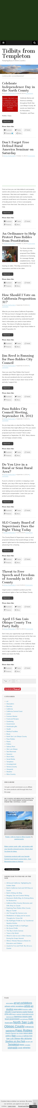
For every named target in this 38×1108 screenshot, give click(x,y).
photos (21, 1033)
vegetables (27, 1045)
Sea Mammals (11, 751)
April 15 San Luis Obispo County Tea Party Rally (16, 622)
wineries (26, 1047)
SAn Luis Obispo (12, 749)
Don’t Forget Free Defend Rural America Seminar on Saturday (18, 147)
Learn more (12, 1106)
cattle (30, 1009)
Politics (8, 744)
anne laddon (9, 1003)
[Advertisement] (19, 20)
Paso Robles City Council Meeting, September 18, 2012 (17, 412)
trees (22, 1045)
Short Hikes (10, 756)
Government (10, 724)
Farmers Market (11, 716)
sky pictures (26, 1038)
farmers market (21, 1012)
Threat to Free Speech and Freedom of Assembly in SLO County (18, 577)
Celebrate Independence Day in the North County (18, 86)
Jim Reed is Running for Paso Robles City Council (18, 359)
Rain (14, 1035)
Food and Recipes (12, 719)
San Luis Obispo (13, 1038)
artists (27, 1006)
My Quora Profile (12, 928)
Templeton (9, 762)
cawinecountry (19, 839)
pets (17, 1033)
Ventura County (11, 767)
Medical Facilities (12, 731)
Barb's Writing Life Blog (14, 893)
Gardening (10, 721)
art (7, 701)
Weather (9, 772)
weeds (20, 1048)
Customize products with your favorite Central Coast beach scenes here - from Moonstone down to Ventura (17, 858)
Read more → (7, 121)
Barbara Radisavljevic (10, 93)
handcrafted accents (27, 1014)
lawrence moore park (23, 1016)
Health (8, 729)
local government (12, 1019)
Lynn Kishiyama (24, 1019)
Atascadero (10, 704)
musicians (9, 1023)
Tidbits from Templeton (18, 53)
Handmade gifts (11, 726)
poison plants (28, 1033)
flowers (14, 1014)
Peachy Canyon (10, 1033)
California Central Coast (14, 711)
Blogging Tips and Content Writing (17, 895)
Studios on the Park (15, 1041)
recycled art (19, 1036)
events (8, 714)
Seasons (9, 754)
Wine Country (11, 774)
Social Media (10, 759)
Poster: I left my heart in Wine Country (18, 837)
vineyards (13, 1047)
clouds (8, 1012)
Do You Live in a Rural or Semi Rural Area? (17, 468)
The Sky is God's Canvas (14, 931)
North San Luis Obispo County (16, 736)
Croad (13, 1012)
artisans (8, 1006)
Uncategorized (11, 764)
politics (8, 1036)
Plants (8, 741)
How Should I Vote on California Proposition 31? (19, 298)
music (30, 1019)
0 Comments (29, 93)
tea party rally (29, 1041)
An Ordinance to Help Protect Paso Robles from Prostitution (19, 237)
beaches (25, 1009)
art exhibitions (24, 1002)
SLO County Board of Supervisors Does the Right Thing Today (18, 526)
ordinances (29, 1027)
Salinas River (10, 746)
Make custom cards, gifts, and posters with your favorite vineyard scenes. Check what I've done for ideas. (18, 848)
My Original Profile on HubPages (17, 926)
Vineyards (9, 769)
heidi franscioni (10, 1016)
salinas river (27, 1036)
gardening (18, 1014)
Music (8, 734)
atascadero (18, 1009)
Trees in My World (12, 933)
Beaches (9, 706)
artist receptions (17, 1006)
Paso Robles (10, 739)
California (9, 709)
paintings (10, 1030)
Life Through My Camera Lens (16, 913)
